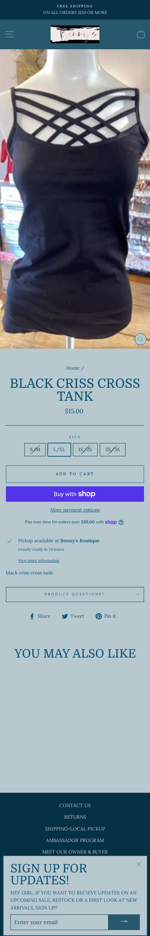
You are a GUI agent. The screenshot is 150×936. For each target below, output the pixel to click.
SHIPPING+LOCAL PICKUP (75, 829)
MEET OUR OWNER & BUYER (75, 852)
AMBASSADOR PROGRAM (75, 840)
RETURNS (75, 817)
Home (73, 368)
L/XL (59, 449)
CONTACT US (75, 805)
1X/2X (85, 449)
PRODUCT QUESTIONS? (75, 594)
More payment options (75, 510)
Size (75, 437)
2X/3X (112, 449)
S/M (35, 449)
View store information (38, 560)
